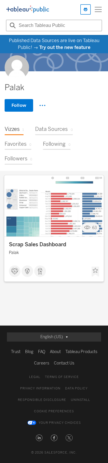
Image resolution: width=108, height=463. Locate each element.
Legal (34, 377)
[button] (39, 437)
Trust (15, 351)
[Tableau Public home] (27, 9)
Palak (14, 252)
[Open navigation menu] (98, 9)
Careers (41, 363)
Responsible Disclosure (42, 400)
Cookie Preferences (54, 411)
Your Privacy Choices (60, 423)
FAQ (41, 351)
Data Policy (76, 388)
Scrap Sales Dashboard (37, 244)
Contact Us (64, 363)
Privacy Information (40, 388)
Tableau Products (81, 351)
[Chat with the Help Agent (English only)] (85, 9)
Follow (19, 105)
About (55, 351)
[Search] (11, 25)
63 (94, 227)
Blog (29, 351)
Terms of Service (62, 377)
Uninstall (80, 400)
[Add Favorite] (95, 272)
